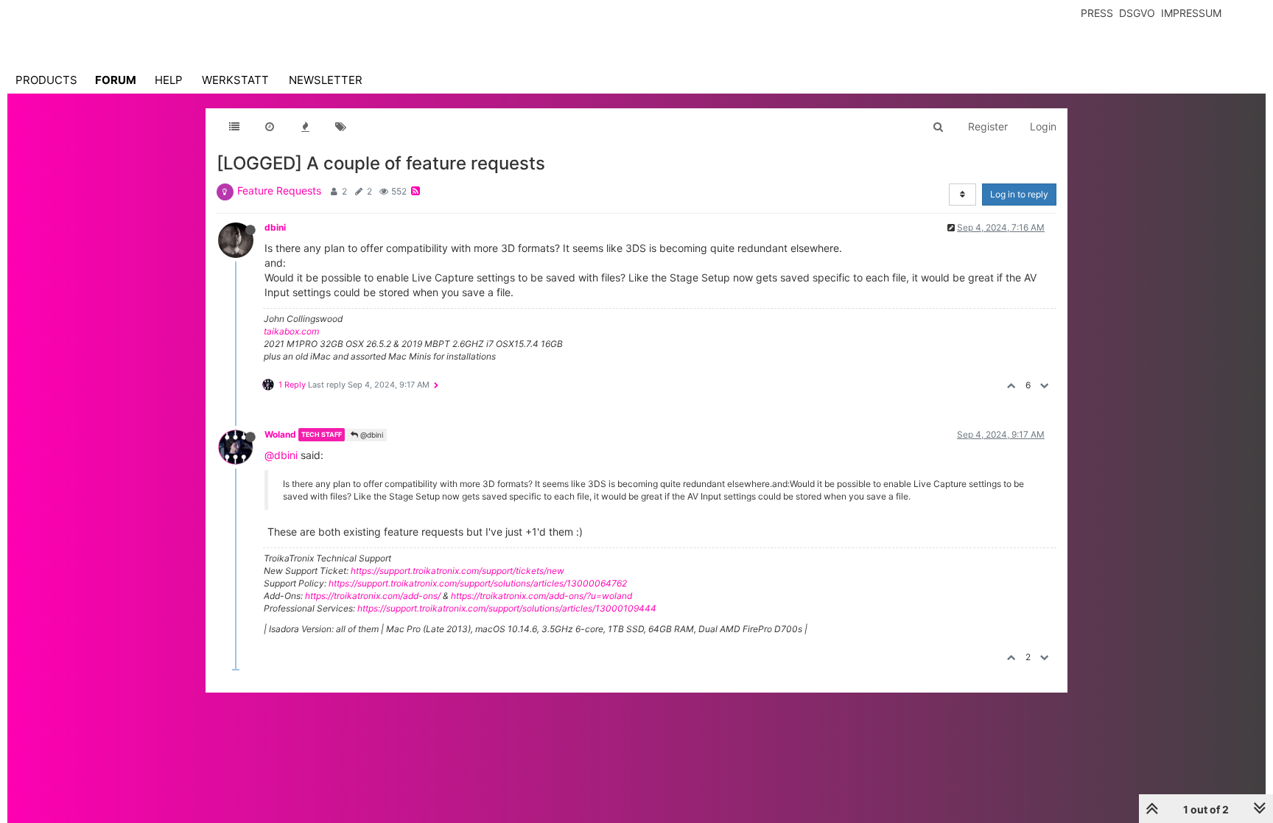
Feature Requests (279, 190)
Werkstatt (235, 80)
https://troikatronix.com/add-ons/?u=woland (541, 595)
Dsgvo (1137, 13)
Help (169, 80)
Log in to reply (1019, 194)
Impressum (1191, 13)
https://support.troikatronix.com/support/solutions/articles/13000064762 (478, 583)
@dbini (370, 434)
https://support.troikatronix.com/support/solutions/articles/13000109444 (506, 608)
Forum (115, 80)
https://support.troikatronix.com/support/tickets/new (457, 570)
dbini (275, 227)
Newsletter (325, 80)
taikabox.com (291, 331)
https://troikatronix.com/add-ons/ (373, 595)
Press (1097, 13)
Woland (280, 434)
